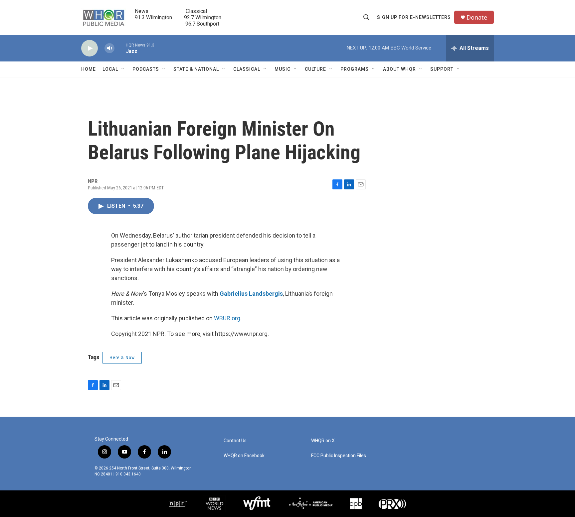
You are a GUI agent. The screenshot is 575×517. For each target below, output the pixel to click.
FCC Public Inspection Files (338, 455)
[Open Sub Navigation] (123, 69)
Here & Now (122, 357)
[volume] (109, 48)
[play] (89, 48)
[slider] (120, 48)
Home (88, 69)
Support (442, 69)
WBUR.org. (228, 318)
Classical (246, 69)
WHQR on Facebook (244, 455)
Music (282, 69)
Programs (354, 69)
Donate (477, 17)
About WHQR (399, 69)
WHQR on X (323, 440)
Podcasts (145, 69)
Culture (315, 69)
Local (110, 69)
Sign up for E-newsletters (414, 17)
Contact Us (235, 440)
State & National (196, 69)
